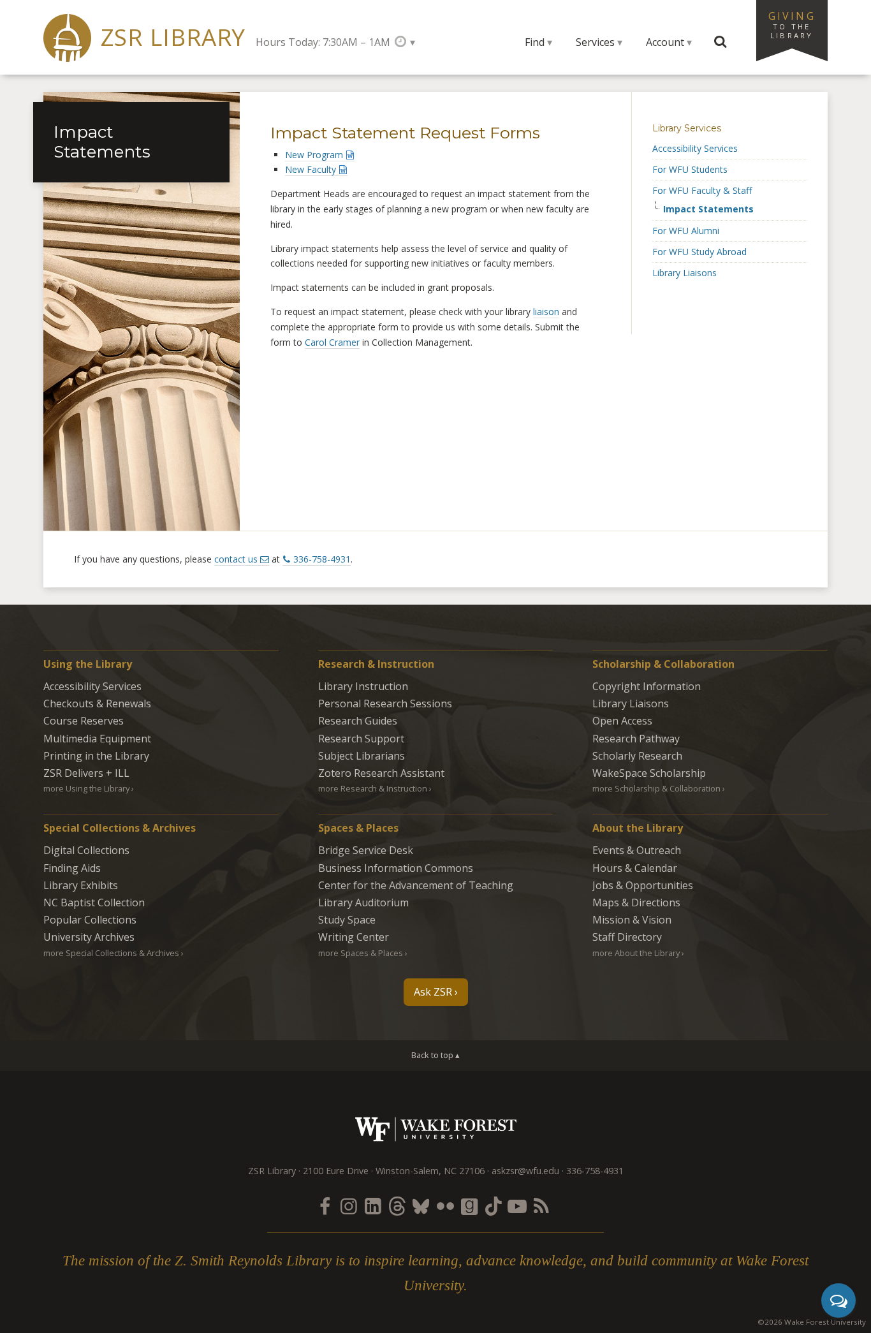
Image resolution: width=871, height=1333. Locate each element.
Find (535, 42)
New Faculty (310, 169)
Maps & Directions (636, 902)
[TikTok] (493, 1206)
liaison (546, 312)
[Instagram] (348, 1206)
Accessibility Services (695, 148)
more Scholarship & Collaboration (656, 788)
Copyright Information (646, 686)
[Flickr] (445, 1206)
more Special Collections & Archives (111, 953)
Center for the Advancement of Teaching (415, 885)
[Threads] (396, 1206)
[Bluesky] (420, 1206)
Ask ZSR (433, 992)
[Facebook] (324, 1206)
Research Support (361, 739)
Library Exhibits (80, 885)
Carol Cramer (332, 342)
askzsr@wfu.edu (525, 1171)
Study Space (347, 920)
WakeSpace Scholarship (649, 773)
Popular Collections (89, 920)
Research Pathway (636, 739)
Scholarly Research (637, 756)
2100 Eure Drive (336, 1171)
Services (595, 42)
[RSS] (541, 1206)
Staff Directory (627, 937)
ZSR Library (173, 37)
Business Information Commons (395, 868)
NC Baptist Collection (94, 902)
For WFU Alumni (685, 231)
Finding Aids (72, 868)
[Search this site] (720, 42)
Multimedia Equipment (97, 739)
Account (665, 42)
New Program (314, 155)
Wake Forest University (436, 1129)
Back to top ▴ (435, 1055)
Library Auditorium (363, 902)
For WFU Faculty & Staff (702, 190)
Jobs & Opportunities (642, 885)
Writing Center (353, 937)
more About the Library (636, 953)
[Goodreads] (469, 1206)
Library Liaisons (684, 273)
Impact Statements (708, 209)
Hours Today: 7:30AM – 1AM (323, 42)
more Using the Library (86, 788)
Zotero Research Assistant (381, 773)
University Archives (89, 937)
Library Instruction (363, 686)
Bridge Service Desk (365, 850)
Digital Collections (86, 850)
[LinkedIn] (373, 1206)
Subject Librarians (361, 756)
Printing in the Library (96, 756)
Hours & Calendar (634, 868)
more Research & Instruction (372, 788)
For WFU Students (690, 169)
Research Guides (357, 721)
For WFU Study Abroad (699, 252)
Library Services (686, 128)
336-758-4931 (322, 559)
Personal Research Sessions (385, 703)
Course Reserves (83, 721)
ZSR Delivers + (86, 773)
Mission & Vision (631, 920)
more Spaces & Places (360, 953)
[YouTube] (517, 1206)
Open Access (622, 721)
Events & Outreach (636, 850)
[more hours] (404, 42)
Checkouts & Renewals (97, 703)
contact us (236, 559)
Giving (792, 24)
